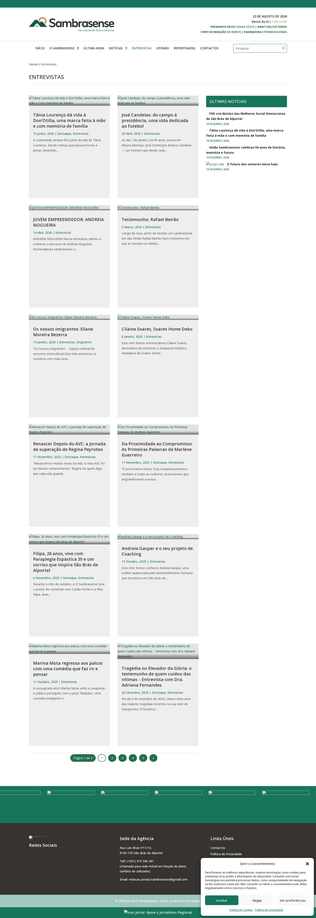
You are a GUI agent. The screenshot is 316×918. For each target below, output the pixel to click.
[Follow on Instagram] (275, 3)
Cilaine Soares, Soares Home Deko (157, 329)
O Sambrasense (61, 48)
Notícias (116, 48)
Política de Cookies (241, 910)
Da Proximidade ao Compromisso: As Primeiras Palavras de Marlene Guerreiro (157, 449)
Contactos (209, 48)
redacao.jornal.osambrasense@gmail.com (158, 879)
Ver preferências (293, 900)
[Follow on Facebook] (266, 3)
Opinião (162, 48)
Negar (257, 900)
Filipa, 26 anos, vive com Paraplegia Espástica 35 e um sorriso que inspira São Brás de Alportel (65, 562)
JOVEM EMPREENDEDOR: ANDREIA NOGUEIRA (68, 222)
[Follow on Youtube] (283, 3)
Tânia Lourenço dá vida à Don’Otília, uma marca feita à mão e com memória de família (69, 120)
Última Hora (93, 48)
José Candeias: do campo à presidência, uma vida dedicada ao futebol (155, 120)
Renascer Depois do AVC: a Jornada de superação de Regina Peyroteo (69, 446)
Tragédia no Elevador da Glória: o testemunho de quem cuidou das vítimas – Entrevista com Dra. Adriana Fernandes (157, 676)
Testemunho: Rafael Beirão (150, 219)
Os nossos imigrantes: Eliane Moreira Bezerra (63, 331)
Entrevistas (142, 48)
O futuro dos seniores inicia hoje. (252, 164)
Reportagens (184, 48)
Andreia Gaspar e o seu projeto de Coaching (157, 551)
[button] (307, 864)
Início (40, 48)
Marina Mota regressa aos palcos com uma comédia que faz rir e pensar (68, 668)
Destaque (64, 134)
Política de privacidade (269, 910)
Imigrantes (84, 342)
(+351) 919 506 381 (140, 861)
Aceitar (221, 900)
